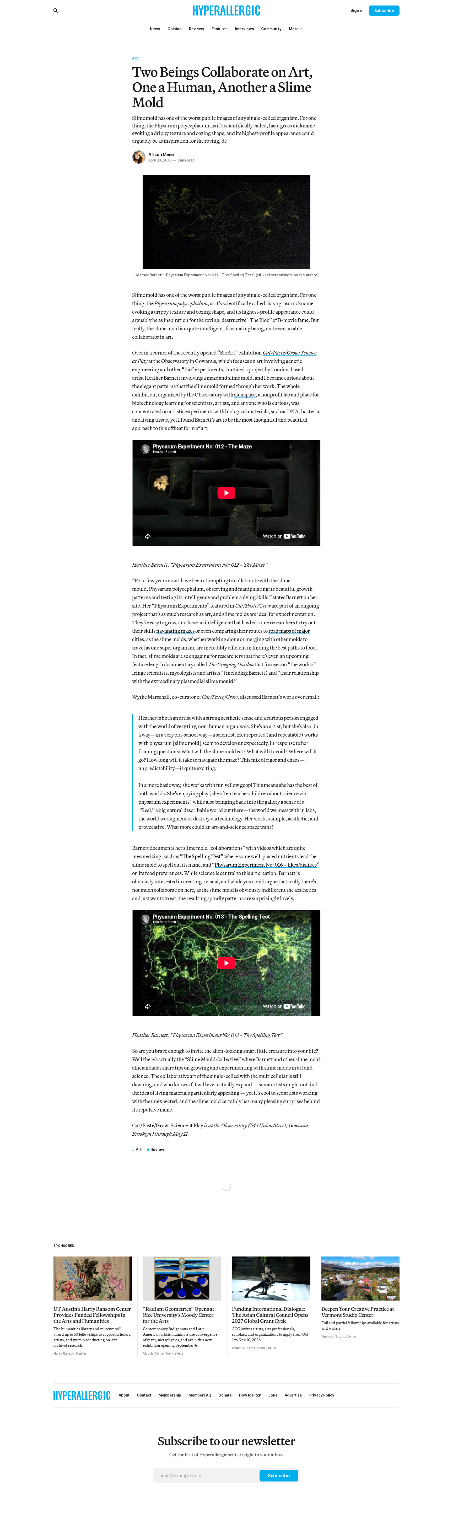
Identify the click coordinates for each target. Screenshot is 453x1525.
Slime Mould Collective (212, 1059)
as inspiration (173, 320)
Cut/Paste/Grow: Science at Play (167, 1125)
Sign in (357, 10)
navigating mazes (175, 630)
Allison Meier (161, 154)
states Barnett (288, 597)
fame (303, 320)
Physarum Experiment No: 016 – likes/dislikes (266, 864)
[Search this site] (55, 10)
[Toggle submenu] (301, 29)
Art (135, 58)
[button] (293, 28)
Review (157, 1149)
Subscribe (384, 10)
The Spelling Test (201, 856)
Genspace (245, 394)
